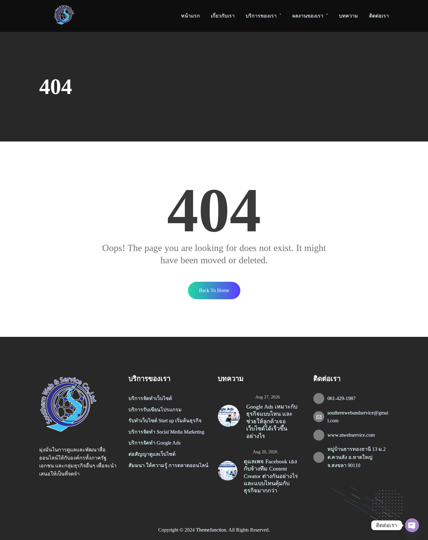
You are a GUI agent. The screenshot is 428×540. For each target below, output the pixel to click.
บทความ (348, 15)
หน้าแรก (190, 15)
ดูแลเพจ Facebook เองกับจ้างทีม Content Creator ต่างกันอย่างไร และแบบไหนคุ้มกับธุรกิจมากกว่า (271, 476)
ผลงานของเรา (307, 15)
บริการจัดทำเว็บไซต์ (150, 398)
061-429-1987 (341, 398)
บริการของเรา (261, 15)
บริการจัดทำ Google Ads (154, 442)
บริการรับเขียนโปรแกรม (155, 409)
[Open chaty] (412, 525)
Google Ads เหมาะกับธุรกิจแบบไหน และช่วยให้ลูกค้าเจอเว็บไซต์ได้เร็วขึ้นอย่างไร (271, 421)
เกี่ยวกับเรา (223, 15)
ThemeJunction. (212, 529)
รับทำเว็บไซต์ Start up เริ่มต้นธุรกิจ (164, 420)
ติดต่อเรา (379, 15)
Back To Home (214, 290)
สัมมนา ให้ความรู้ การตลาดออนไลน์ (168, 465)
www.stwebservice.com (351, 435)
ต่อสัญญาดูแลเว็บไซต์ (151, 454)
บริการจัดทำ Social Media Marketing (166, 432)
